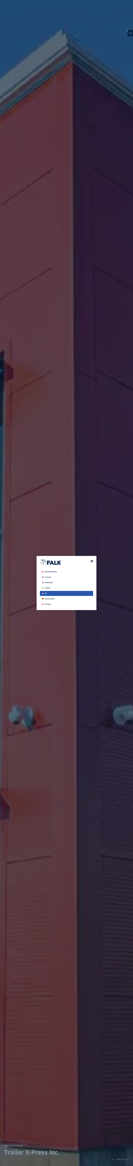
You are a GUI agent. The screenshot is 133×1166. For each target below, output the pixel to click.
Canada (47, 604)
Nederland (49, 583)
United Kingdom (51, 572)
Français (48, 577)
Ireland (47, 588)
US (46, 593)
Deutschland (49, 599)
